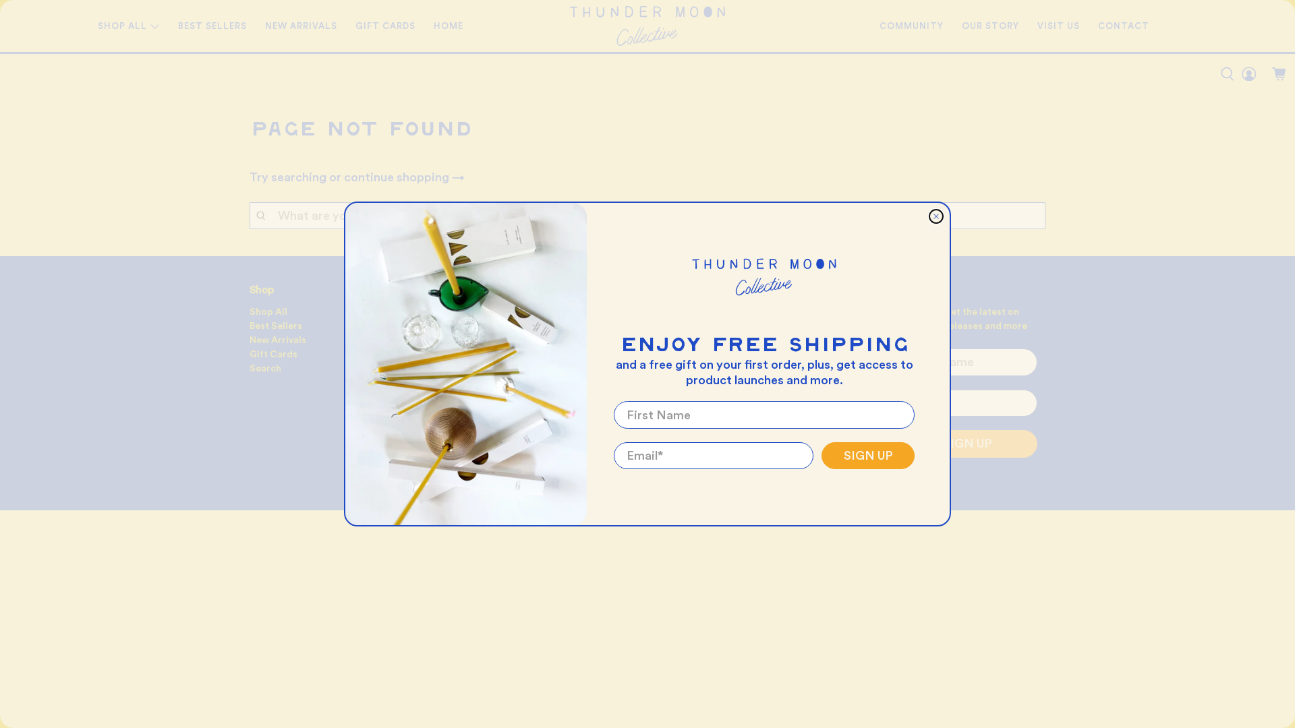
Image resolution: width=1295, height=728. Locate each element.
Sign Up (868, 456)
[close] (936, 216)
